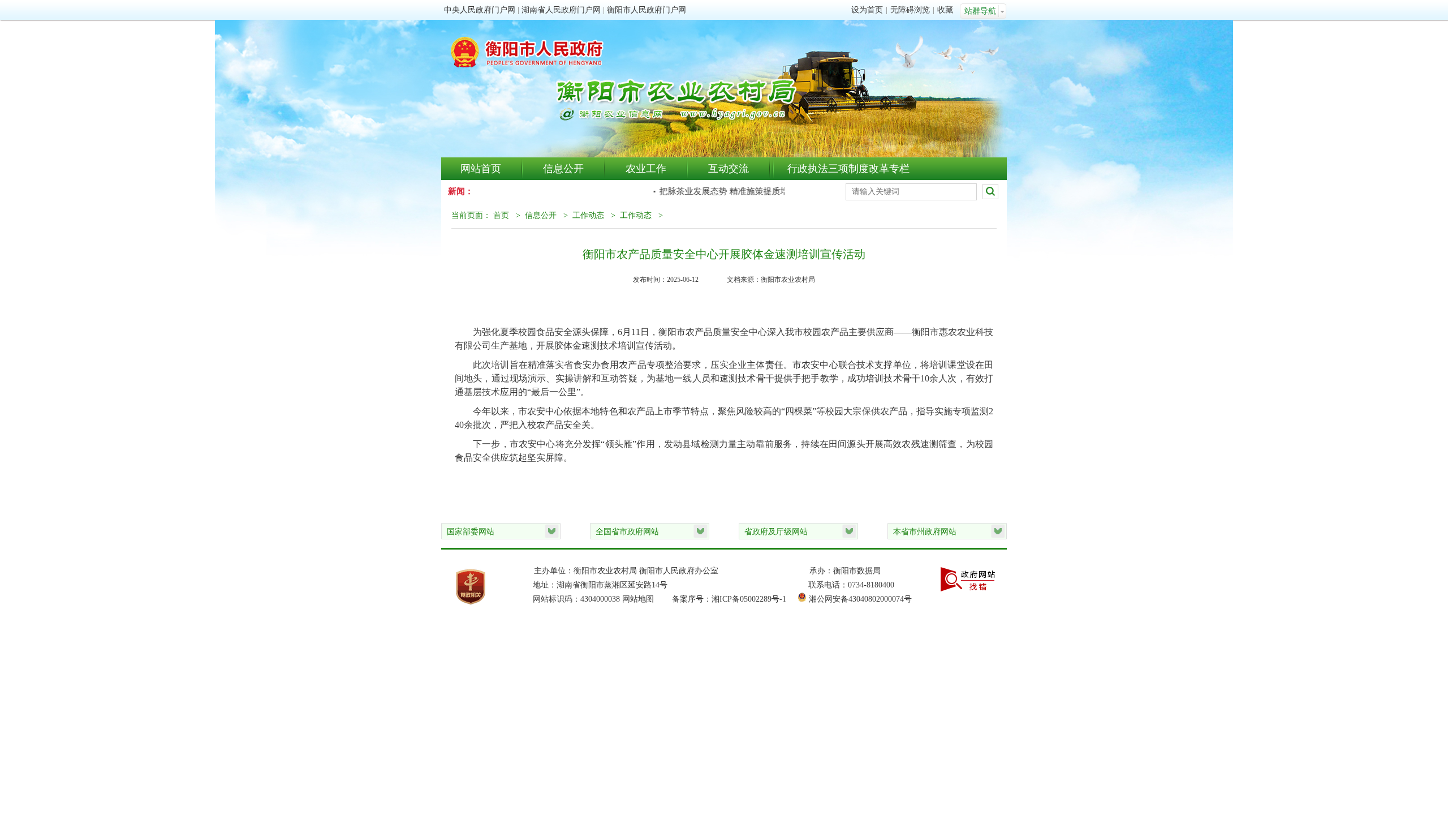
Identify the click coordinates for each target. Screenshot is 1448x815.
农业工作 (646, 168)
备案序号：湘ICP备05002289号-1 (729, 599)
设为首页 (867, 10)
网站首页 (480, 168)
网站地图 (638, 599)
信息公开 (563, 168)
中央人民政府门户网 (479, 10)
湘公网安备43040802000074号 (860, 599)
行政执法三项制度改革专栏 (848, 168)
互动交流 (728, 168)
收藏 (945, 10)
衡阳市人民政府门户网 (646, 10)
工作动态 (588, 215)
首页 (501, 215)
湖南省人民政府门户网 (561, 10)
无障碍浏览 (910, 10)
